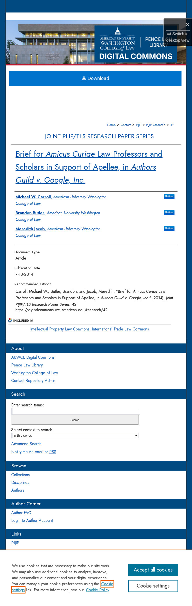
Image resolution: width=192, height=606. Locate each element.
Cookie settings (153, 586)
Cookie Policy (97, 590)
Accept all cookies (153, 570)
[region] (96, 578)
